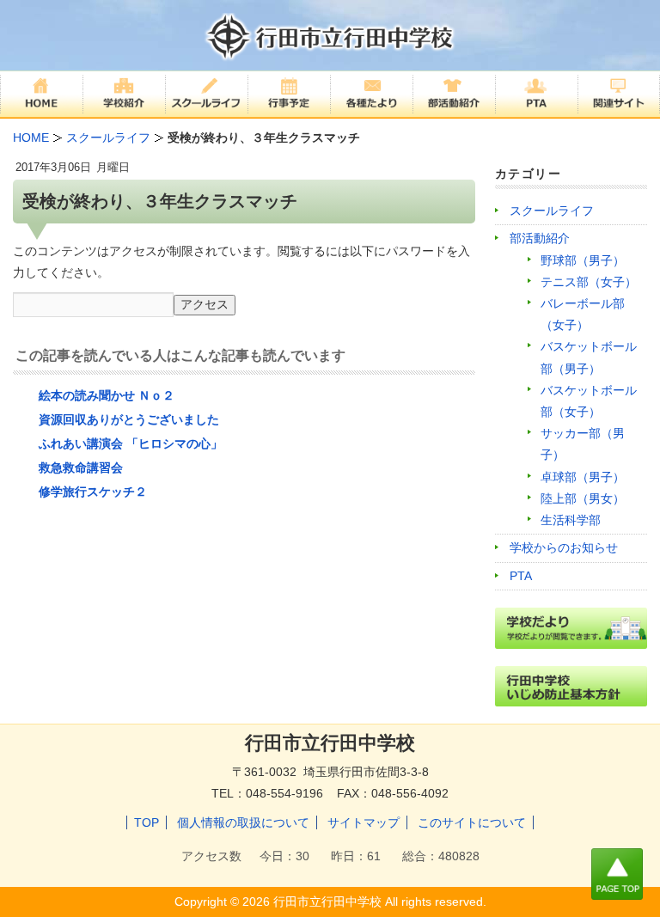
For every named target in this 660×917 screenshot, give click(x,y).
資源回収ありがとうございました (129, 419)
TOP (146, 822)
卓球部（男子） (583, 477)
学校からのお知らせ (564, 547)
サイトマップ (363, 822)
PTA (521, 576)
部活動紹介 (540, 238)
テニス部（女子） (589, 282)
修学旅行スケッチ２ (93, 491)
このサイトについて (472, 822)
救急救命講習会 (81, 467)
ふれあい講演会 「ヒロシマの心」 (131, 443)
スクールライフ (552, 210)
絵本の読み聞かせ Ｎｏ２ (106, 395)
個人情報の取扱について (243, 822)
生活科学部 (571, 520)
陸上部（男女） (583, 498)
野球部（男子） (583, 260)
